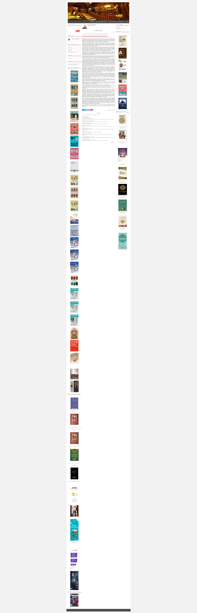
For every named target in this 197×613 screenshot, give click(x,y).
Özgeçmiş (97, 21)
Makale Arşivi (103, 21)
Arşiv (110, 21)
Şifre (74, 29)
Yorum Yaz (113, 109)
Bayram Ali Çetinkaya (75, 38)
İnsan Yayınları (123, 128)
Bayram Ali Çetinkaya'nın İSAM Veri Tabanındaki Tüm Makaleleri (73, 64)
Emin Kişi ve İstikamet (75, 39)
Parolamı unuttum (78, 32)
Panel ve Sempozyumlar (72, 52)
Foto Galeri (114, 21)
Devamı (113, 142)
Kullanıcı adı (73, 27)
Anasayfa (92, 21)
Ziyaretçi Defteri (120, 21)
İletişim (127, 21)
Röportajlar (70, 50)
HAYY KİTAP (74, 543)
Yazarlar (114, 110)
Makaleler (69, 47)
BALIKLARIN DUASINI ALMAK (74, 541)
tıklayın (97, 114)
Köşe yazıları (70, 48)
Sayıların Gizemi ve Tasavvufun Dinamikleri (122, 126)
